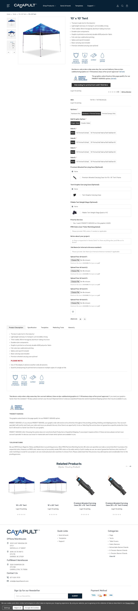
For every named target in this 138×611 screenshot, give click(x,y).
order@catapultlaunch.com (19, 581)
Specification (32, 327)
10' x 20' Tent (53, 505)
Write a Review (126, 92)
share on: (74, 319)
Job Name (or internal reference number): (86, 247)
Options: (74, 109)
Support (90, 6)
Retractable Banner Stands (118, 547)
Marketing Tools (58, 327)
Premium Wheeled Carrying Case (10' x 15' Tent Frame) (117, 504)
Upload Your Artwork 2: (79, 267)
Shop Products (48, 6)
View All (112, 556)
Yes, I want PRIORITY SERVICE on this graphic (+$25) (92, 223)
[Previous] (8, 52)
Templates (79, 6)
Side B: (74, 138)
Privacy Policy (129, 603)
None (76, 171)
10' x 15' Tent (21, 505)
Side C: (74, 148)
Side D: (74, 157)
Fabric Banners (114, 544)
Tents (111, 538)
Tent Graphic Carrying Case (91, 195)
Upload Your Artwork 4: (79, 289)
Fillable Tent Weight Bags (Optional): (84, 202)
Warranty (71, 327)
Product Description (16, 327)
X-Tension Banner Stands (118, 550)
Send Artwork (65, 6)
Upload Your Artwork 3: (79, 278)
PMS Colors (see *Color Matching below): (85, 227)
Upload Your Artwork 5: (79, 300)
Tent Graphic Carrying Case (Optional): (85, 185)
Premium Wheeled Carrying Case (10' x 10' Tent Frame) (85, 504)
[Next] (14, 52)
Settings (7, 608)
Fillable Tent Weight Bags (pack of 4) (95, 213)
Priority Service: (77, 220)
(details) (122, 72)
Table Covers (113, 541)
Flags (111, 535)
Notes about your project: (80, 236)
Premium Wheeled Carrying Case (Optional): (87, 167)
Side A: (74, 129)
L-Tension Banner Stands (118, 553)
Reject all (17, 608)
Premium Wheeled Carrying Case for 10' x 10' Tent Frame (101, 177)
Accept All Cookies (32, 608)
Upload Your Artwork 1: (79, 257)
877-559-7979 (15, 577)
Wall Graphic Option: (78, 119)
